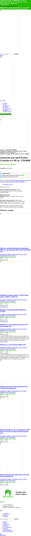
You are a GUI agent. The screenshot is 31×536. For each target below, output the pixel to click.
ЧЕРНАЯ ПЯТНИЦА (11, 149)
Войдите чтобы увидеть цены (8, 164)
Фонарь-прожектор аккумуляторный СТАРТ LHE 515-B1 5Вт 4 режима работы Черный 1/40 (15, 431)
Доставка (5, 515)
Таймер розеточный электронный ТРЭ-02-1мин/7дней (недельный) (14, 387)
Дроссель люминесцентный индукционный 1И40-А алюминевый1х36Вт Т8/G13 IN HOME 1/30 (15, 249)
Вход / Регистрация (8, 531)
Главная (2, 149)
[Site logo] (9, 52)
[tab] (17, 184)
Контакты (5, 516)
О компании (6, 513)
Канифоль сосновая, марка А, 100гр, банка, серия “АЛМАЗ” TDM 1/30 (14, 296)
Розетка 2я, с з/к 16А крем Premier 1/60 (12, 344)
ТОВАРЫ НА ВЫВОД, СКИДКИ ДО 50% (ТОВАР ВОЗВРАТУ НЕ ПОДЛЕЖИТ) (13, 151)
